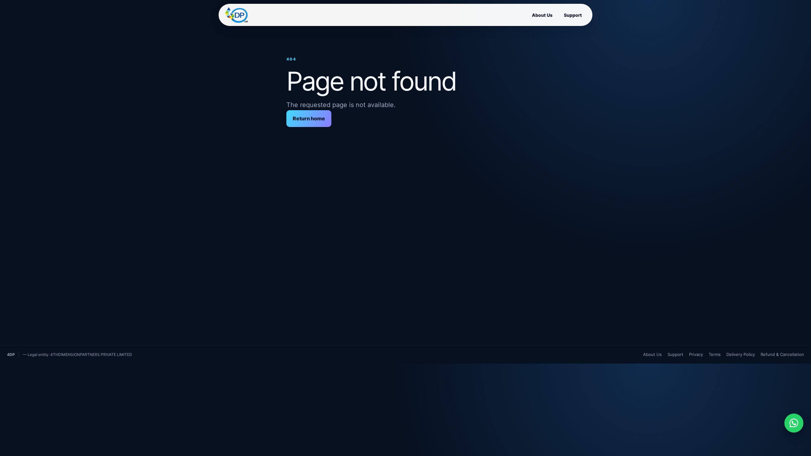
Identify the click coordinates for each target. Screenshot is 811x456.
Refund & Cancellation (782, 354)
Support (573, 15)
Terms (715, 354)
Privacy (696, 354)
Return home (309, 118)
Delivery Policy (740, 354)
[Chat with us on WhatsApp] (793, 423)
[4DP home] (236, 15)
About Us (542, 15)
